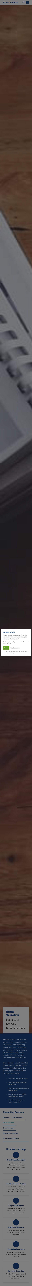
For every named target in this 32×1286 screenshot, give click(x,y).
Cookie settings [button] (15, 648)
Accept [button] (6, 648)
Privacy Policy (10, 653)
